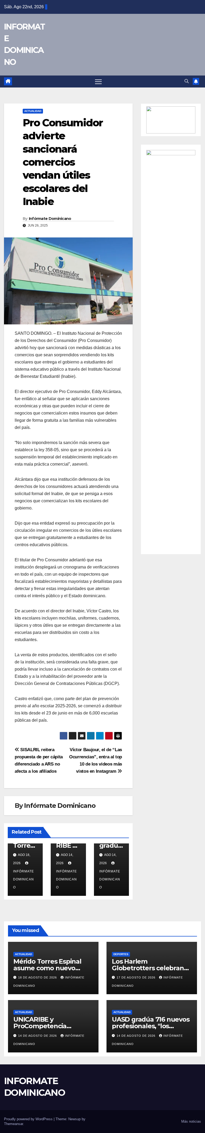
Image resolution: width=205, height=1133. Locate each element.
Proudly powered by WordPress (29, 1119)
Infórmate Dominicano (50, 218)
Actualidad (32, 111)
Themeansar (13, 1124)
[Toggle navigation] (98, 81)
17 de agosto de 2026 (136, 977)
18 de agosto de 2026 (38, 977)
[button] (186, 81)
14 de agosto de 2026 (38, 1035)
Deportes (120, 954)
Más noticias (191, 1121)
